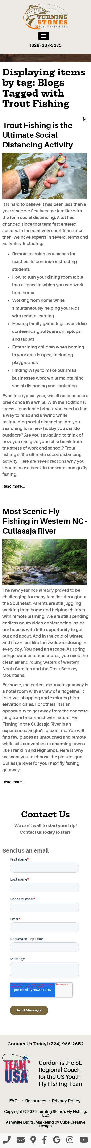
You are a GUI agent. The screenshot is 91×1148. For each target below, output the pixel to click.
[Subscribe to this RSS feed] (85, 118)
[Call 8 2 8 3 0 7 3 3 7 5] (7, 1141)
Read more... (13, 486)
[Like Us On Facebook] (44, 1141)
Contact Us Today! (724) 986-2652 (46, 1044)
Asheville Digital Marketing (30, 1122)
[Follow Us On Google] (57, 1141)
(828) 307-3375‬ (46, 45)
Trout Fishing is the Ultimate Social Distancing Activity (37, 135)
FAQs (14, 1101)
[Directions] (33, 1141)
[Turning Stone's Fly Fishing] (45, 16)
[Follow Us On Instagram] (69, 1141)
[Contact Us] (21, 1141)
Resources (35, 1101)
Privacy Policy (66, 1101)
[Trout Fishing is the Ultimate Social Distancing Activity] (44, 176)
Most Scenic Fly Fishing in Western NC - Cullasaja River (44, 521)
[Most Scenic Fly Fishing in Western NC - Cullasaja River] (44, 562)
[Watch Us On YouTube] (83, 1141)
